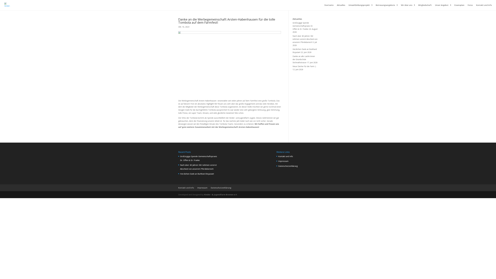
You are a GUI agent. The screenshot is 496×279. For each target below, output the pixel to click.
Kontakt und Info (484, 5)
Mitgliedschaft (425, 5)
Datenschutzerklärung (288, 166)
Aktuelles (341, 5)
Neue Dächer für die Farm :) (304, 66)
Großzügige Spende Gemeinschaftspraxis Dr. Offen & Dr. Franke (303, 26)
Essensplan (459, 5)
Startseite (329, 5)
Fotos (470, 5)
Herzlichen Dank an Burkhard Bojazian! (197, 173)
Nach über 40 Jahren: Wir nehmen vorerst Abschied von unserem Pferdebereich (305, 39)
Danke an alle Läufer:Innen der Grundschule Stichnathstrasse (304, 59)
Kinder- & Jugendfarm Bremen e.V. (220, 194)
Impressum (283, 161)
